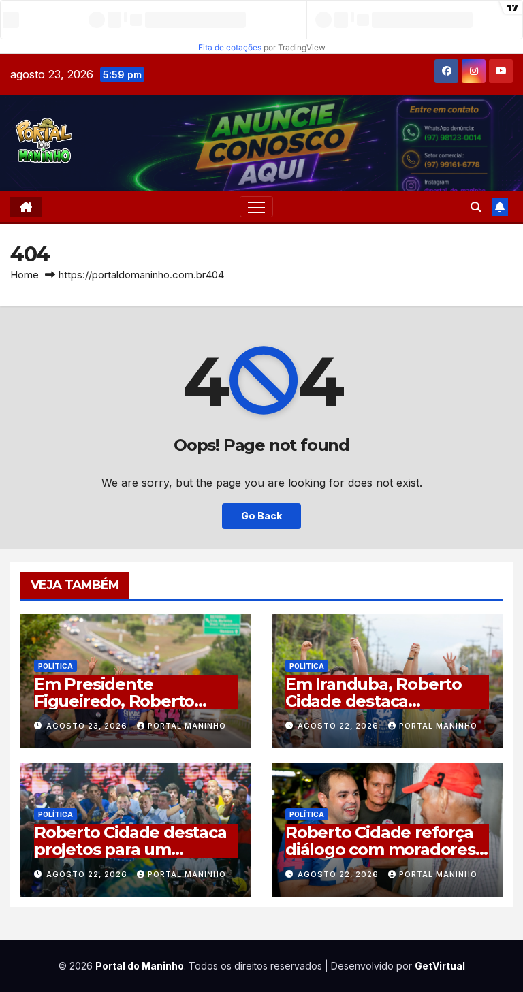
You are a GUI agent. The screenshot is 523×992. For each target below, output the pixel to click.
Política (55, 666)
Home (24, 274)
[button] (476, 207)
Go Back (261, 516)
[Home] (26, 207)
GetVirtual (440, 966)
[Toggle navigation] (256, 206)
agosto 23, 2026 (88, 726)
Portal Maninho (187, 726)
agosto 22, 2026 (339, 726)
